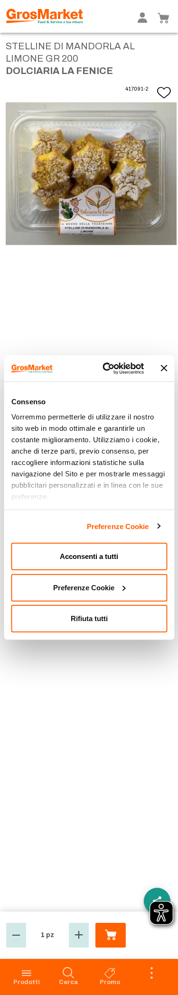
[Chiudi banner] (163, 368)
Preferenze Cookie (118, 526)
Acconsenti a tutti (89, 556)
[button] (16, 935)
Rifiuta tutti (89, 618)
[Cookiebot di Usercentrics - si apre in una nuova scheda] (107, 368)
